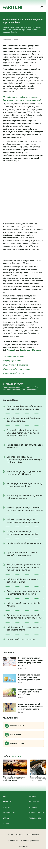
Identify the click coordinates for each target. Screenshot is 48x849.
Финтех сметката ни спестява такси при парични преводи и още (24, 616)
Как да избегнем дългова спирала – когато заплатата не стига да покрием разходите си (25, 567)
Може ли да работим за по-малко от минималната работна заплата (25, 508)
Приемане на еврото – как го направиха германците (22, 554)
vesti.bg (16, 756)
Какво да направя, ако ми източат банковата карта (24, 628)
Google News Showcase (30, 350)
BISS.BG (6, 818)
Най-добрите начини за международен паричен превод (22, 532)
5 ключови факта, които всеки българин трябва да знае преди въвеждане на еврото (23, 433)
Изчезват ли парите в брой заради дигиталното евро (24, 419)
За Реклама (20, 835)
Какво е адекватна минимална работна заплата (22, 580)
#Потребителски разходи (15, 356)
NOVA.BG (6, 824)
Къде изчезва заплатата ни (21, 639)
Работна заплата (17, 726)
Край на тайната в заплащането (24, 543)
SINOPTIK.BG (34, 802)
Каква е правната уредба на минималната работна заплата (23, 520)
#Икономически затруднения (16, 369)
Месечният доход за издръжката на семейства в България (24, 472)
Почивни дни (15, 734)
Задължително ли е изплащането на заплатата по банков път (24, 592)
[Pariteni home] (12, 7)
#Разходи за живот (12, 361)
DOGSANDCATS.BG (36, 813)
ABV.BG (5, 796)
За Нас (10, 835)
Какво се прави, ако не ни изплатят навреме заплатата (25, 496)
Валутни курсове (17, 743)
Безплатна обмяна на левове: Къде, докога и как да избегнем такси (24, 407)
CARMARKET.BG (9, 813)
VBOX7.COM (7, 802)
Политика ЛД (13, 841)
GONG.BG (6, 807)
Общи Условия (33, 835)
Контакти (23, 846)
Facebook (11, 350)
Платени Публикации (30, 841)
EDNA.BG (32, 796)
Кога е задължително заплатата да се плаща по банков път (25, 484)
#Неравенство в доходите (15, 365)
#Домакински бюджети (13, 373)
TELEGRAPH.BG (35, 818)
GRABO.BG (33, 807)
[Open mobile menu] (42, 7)
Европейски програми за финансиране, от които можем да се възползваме (24, 460)
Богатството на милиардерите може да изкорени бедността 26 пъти (22, 262)
